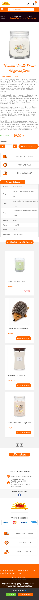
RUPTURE (27, 291)
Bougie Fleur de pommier (17, 281)
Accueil (2, 16)
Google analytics (18, 590)
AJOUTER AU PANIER (23, 338)
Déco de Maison (16, 16)
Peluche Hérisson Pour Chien (18, 328)
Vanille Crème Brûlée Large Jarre (19, 423)
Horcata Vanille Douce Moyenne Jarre (23, 18)
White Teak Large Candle (16, 376)
